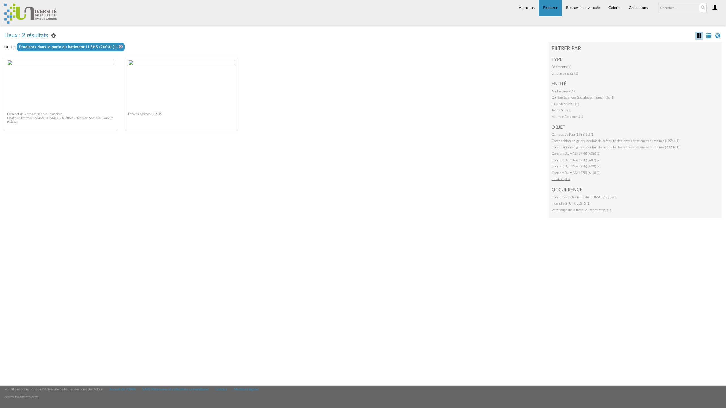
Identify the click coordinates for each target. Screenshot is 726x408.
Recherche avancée (583, 8)
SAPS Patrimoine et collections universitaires (175, 389)
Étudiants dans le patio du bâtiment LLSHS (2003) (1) (69, 47)
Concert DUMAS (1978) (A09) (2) (576, 166)
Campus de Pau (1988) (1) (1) (573, 134)
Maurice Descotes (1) (567, 116)
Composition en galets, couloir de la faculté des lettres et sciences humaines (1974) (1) (615, 141)
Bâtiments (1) (561, 67)
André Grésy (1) (563, 91)
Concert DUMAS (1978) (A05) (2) (576, 153)
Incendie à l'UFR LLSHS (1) (571, 203)
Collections (638, 8)
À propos (527, 8)
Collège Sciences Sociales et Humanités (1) (583, 97)
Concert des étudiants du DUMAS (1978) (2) (584, 197)
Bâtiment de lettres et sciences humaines (34, 114)
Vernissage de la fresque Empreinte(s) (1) (581, 210)
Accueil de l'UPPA (122, 389)
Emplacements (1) (565, 73)
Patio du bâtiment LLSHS (145, 114)
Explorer (550, 8)
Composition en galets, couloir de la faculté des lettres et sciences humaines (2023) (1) (615, 147)
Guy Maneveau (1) (565, 104)
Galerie (614, 8)
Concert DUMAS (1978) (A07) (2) (576, 160)
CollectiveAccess (28, 397)
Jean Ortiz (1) (561, 110)
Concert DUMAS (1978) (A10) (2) (576, 173)
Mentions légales (246, 389)
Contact (221, 389)
